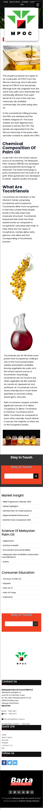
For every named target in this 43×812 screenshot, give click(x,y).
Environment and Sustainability (16, 550)
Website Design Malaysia (29, 801)
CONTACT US (7, 745)
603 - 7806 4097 (9, 711)
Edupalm (7, 583)
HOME (5, 2)
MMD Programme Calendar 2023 (17, 502)
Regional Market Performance (15, 515)
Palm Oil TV (8, 588)
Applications (8, 541)
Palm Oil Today (9, 592)
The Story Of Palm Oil (12, 579)
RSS (22, 4)
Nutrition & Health (10, 545)
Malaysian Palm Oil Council (23, 798)
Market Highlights (10, 506)
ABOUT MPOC (14, 2)
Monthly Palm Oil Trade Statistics (17, 511)
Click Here (26, 724)
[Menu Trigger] (38, 5)
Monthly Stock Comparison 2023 (17, 520)
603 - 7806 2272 (10, 714)
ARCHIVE (5, 740)
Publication (8, 597)
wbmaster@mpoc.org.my (14, 719)
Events (6, 562)
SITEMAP (25, 2)
